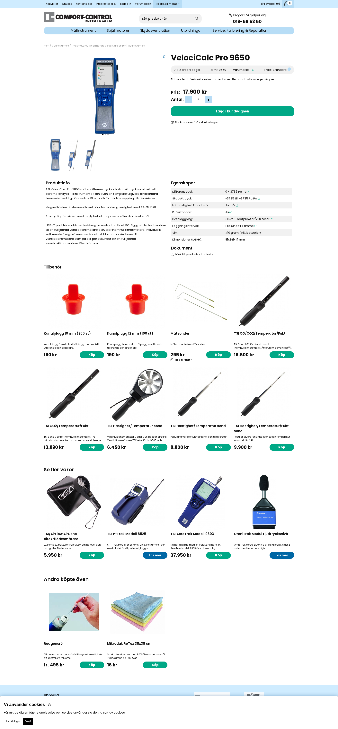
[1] (105, 96)
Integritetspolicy (106, 4)
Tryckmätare (79, 45)
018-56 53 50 (248, 22)
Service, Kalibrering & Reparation (240, 30)
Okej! (28, 721)
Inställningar (13, 721)
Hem (46, 45)
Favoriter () (272, 4)
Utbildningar (191, 30)
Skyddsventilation (155, 30)
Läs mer (155, 555)
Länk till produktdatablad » (194, 254)
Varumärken (143, 4)
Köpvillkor (52, 4)
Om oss (67, 4)
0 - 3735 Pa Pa (235, 191)
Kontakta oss (84, 4)
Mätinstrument (60, 45)
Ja (227, 212)
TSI (252, 70)
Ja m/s (230, 205)
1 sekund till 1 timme (239, 226)
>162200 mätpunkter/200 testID (248, 219)
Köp (218, 354)
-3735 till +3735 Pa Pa (241, 198)
